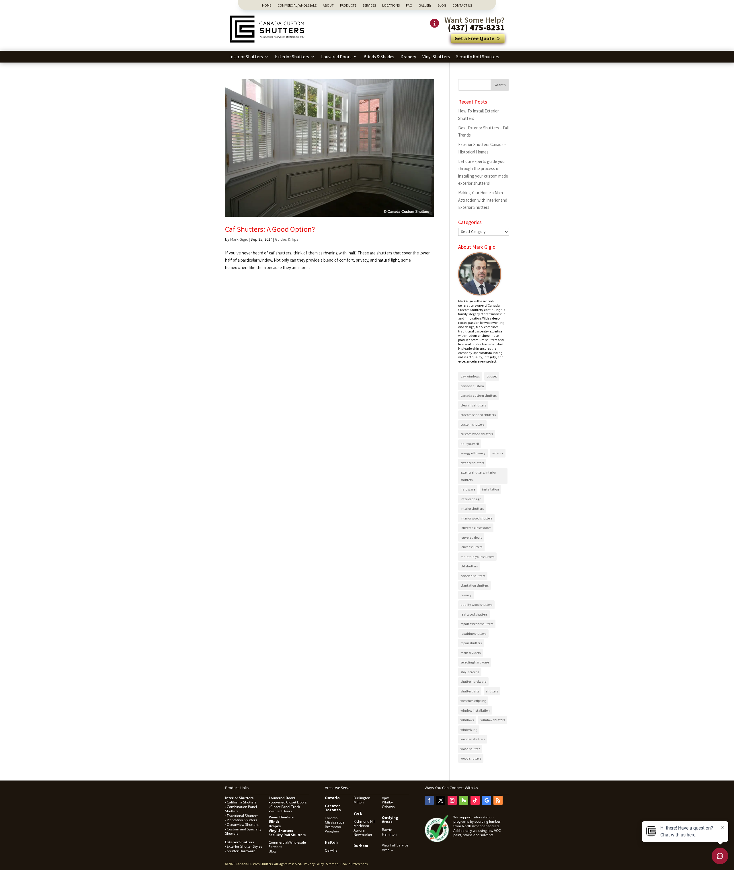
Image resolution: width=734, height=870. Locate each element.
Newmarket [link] (363, 834)
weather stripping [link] (473, 700)
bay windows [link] (470, 376)
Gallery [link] (425, 5)
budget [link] (492, 376)
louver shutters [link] (471, 547)
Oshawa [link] (388, 806)
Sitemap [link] (332, 864)
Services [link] (369, 5)
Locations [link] (391, 5)
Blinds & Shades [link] (379, 56)
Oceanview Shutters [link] (243, 824)
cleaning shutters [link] (473, 405)
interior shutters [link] (472, 508)
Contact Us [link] (462, 5)
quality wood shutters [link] (476, 604)
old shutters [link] (469, 566)
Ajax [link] (385, 797)
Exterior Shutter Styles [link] (244, 846)
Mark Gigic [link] (239, 239)
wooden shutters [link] (472, 739)
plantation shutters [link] (474, 585)
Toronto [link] (331, 817)
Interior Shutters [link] (246, 56)
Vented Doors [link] (281, 811)
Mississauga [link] (335, 822)
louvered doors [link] (471, 537)
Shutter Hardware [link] (241, 850)
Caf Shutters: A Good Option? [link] (270, 229)
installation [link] (490, 489)
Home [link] (266, 5)
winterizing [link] (468, 729)
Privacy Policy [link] (314, 864)
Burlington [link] (362, 797)
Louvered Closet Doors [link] (288, 802)
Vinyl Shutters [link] (436, 56)
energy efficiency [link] (472, 453)
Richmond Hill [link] (364, 821)
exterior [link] (497, 453)
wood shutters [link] (470, 758)
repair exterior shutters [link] (476, 624)
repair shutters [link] (471, 643)
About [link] (328, 5)
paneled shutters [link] (472, 576)
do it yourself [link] (469, 443)
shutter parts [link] (469, 691)
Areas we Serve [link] (337, 787)
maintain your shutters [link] (477, 556)
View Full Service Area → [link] (395, 847)
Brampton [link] (333, 826)
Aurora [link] (359, 830)
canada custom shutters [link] (478, 395)
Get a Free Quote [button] (474, 38)
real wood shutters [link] (473, 614)
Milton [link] (359, 802)
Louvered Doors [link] (336, 56)
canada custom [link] (472, 386)
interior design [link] (470, 499)
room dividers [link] (470, 653)
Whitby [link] (387, 802)
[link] (268, 43)
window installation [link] (475, 710)
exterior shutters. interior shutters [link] (478, 476)
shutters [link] (492, 691)
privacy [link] (465, 595)
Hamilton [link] (389, 834)
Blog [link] (442, 5)
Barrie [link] (387, 829)
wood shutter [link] (470, 749)
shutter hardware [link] (473, 681)
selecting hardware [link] (474, 662)
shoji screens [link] (469, 672)
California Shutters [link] (242, 802)
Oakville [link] (331, 850)
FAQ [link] (409, 5)
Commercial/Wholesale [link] (297, 5)
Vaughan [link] (332, 831)
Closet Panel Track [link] (285, 806)
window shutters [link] (493, 720)
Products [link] (348, 5)
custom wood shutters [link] (476, 434)
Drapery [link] (408, 56)
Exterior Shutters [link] (292, 56)
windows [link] (467, 720)
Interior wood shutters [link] (476, 518)
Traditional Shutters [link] (242, 815)
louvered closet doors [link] (475, 527)
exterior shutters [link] (472, 463)
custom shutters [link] (472, 424)
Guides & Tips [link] (286, 239)
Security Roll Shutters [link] (477, 56)
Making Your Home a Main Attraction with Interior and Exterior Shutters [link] (482, 200)
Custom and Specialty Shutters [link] (243, 831)
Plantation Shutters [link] (242, 820)
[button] (500, 85)
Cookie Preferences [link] (354, 864)
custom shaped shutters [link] (478, 414)
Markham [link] (361, 825)
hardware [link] (467, 489)
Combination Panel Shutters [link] (241, 809)
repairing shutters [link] (473, 633)
